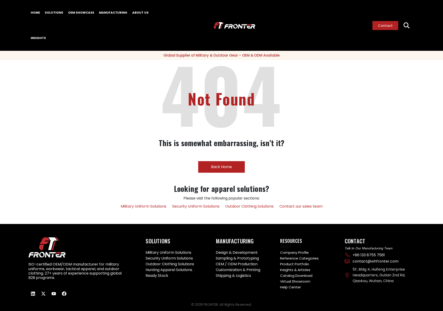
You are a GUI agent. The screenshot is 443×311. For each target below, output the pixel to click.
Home (35, 12)
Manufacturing (113, 12)
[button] (406, 25)
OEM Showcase (81, 12)
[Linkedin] (33, 293)
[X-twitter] (43, 293)
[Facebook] (64, 293)
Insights (38, 38)
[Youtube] (53, 293)
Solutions (54, 12)
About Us (140, 12)
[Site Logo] (231, 25)
